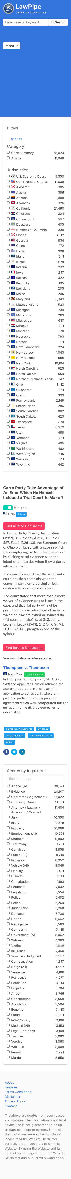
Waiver (9, 742)
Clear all (16, 139)
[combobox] (35, 22)
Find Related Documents (24, 526)
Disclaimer (12, 1097)
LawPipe (28, 6)
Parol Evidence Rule (41, 735)
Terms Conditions (18, 1092)
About (9, 1082)
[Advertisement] (35, 82)
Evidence (43, 728)
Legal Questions (15, 735)
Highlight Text (21, 507)
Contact (11, 1106)
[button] (6, 752)
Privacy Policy (15, 1101)
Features (11, 1087)
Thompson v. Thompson (26, 667)
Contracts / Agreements (19, 728)
